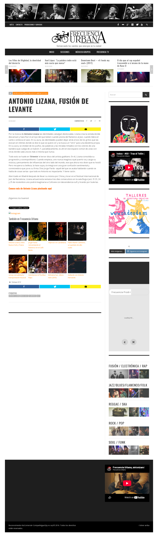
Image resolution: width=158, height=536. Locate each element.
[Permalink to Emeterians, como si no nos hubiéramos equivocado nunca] (134, 412)
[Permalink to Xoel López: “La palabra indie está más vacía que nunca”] (25, 75)
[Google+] (127, 24)
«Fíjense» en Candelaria (57, 242)
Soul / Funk (117, 442)
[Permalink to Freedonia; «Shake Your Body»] (119, 450)
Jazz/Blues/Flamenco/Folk (36, 93)
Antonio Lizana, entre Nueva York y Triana (17, 243)
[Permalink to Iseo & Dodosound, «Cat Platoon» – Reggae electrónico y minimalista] (144, 412)
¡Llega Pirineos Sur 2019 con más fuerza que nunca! (132, 62)
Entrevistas (18, 93)
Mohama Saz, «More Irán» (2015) (56, 276)
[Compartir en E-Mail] (99, 120)
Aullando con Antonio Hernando (76, 276)
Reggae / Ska (118, 404)
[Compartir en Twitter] (91, 120)
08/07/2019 (121, 66)
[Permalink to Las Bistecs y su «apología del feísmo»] (144, 431)
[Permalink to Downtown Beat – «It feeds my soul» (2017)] (61, 75)
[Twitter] (137, 24)
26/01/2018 (12, 66)
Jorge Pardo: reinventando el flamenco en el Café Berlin (35, 246)
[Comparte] (24, 129)
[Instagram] (132, 24)
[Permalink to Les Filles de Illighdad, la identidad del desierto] (134, 393)
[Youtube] (141, 24)
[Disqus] (55, 349)
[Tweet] (55, 129)
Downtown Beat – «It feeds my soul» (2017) (59, 62)
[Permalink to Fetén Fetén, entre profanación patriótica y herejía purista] (119, 393)
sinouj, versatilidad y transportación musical (17, 276)
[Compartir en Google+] (95, 120)
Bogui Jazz (24, 296)
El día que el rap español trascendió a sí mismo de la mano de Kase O (96, 63)
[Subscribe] (85, 129)
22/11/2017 (12, 121)
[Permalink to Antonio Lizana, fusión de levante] (144, 393)
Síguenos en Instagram (138, 251)
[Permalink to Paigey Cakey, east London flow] (144, 374)
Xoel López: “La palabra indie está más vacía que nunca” (24, 62)
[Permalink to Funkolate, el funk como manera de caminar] (144, 450)
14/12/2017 (48, 66)
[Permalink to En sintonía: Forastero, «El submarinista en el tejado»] (134, 450)
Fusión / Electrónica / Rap (128, 366)
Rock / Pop (116, 423)
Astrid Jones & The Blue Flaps (37, 276)
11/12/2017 (84, 69)
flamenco (32, 296)
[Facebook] (118, 24)
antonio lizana (14, 296)
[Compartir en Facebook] (86, 120)
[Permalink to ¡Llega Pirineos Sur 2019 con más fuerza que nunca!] (133, 75)
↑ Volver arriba (143, 525)
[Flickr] (123, 24)
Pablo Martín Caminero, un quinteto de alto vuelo (76, 245)
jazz (38, 296)
